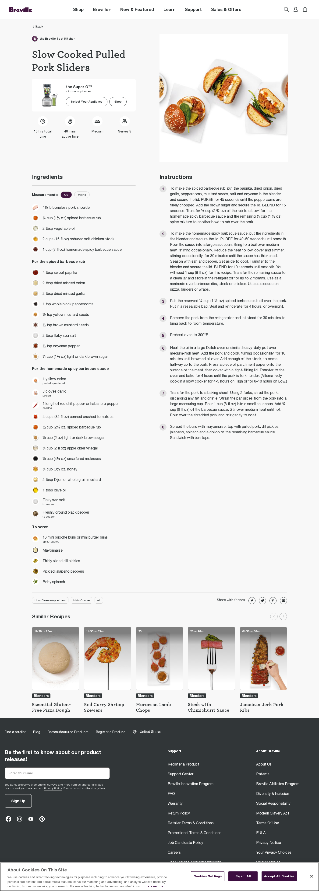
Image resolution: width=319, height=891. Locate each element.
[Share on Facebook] (251, 600)
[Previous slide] (274, 616)
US (66, 194)
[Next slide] (283, 616)
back (39, 26)
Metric (82, 194)
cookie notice (152, 886)
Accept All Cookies (279, 876)
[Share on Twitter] (262, 600)
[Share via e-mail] (283, 600)
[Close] (311, 876)
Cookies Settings (208, 876)
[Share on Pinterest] (272, 600)
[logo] (21, 9)
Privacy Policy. (53, 788)
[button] (102, 9)
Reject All (243, 876)
